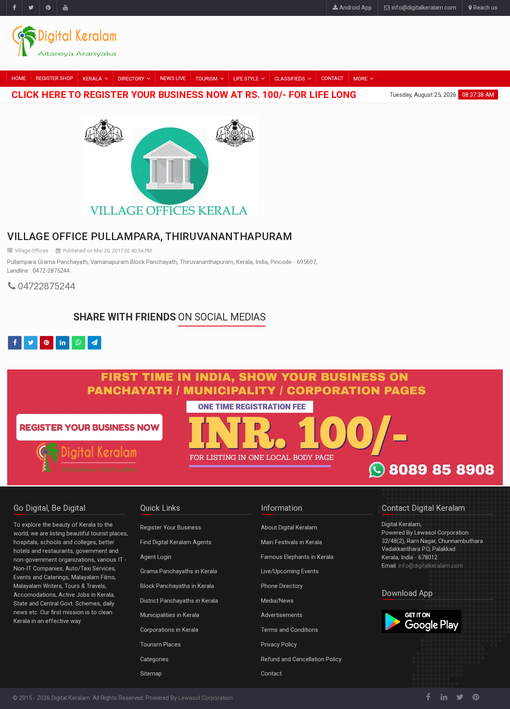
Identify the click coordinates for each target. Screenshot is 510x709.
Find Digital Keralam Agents (176, 542)
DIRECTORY (131, 79)
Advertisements (281, 615)
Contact (271, 673)
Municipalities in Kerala (169, 615)
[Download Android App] (421, 621)
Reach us (485, 7)
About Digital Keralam (289, 527)
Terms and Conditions (289, 630)
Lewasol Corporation (205, 698)
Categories (154, 659)
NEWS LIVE (173, 78)
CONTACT (332, 78)
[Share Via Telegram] (94, 343)
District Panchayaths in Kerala (179, 601)
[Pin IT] (46, 343)
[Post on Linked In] (62, 343)
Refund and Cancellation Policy (301, 659)
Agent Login (155, 557)
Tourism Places (160, 644)
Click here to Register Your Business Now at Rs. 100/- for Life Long (184, 94)
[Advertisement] (353, 42)
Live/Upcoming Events (290, 571)
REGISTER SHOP (54, 78)
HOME (19, 78)
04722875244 (45, 286)
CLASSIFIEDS (290, 79)
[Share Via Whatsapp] (78, 343)
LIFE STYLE (246, 79)
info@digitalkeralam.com (423, 7)
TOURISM (207, 79)
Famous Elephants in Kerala (297, 557)
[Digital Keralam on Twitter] (30, 8)
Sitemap (151, 673)
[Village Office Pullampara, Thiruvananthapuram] (169, 166)
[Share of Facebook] (15, 343)
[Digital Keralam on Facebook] (14, 8)
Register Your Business (170, 527)
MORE (360, 79)
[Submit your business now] (255, 427)
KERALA (92, 79)
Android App (355, 7)
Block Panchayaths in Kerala (177, 586)
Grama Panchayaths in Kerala (178, 571)
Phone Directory (282, 586)
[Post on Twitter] (30, 343)
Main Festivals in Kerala (291, 542)
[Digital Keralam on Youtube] (65, 8)
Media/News (277, 601)
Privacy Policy (279, 644)
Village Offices (31, 251)
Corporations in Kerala (169, 630)
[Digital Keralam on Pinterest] (48, 8)
